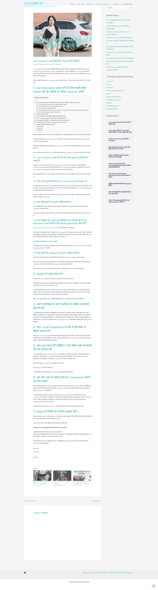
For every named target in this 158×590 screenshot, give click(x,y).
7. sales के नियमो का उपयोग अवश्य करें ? (45, 124)
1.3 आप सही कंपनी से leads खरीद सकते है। (47, 108)
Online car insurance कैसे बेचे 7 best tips (45, 228)
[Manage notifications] (153, 586)
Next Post (97, 501)
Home (72, 4)
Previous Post (29, 501)
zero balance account (113, 100)
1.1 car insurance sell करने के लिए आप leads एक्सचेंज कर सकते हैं (52, 104)
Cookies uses (102, 573)
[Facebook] (25, 573)
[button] (110, 4)
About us (86, 573)
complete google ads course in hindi (45, 241)
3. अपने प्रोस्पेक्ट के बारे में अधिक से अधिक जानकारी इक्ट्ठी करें (51, 116)
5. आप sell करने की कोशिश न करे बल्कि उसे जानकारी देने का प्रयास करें (52, 120)
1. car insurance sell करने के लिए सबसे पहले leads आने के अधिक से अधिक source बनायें (57, 102)
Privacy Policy (112, 573)
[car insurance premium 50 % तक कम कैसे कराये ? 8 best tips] (82, 475)
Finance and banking (102, 4)
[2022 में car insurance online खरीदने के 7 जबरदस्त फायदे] (42, 475)
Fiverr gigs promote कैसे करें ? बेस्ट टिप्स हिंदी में (119, 58)
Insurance (90, 4)
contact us (93, 573)
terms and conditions (125, 573)
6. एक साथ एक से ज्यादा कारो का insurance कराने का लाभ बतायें (51, 122)
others (108, 94)
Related (40, 130)
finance (108, 84)
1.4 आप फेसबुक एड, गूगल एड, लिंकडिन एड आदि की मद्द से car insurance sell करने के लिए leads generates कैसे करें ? (63, 110)
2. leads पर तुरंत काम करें (42, 114)
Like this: (40, 128)
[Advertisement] (79, 22)
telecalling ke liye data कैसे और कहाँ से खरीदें (119, 38)
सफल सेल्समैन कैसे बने (126, 4)
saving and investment (113, 97)
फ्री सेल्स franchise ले (112, 106)
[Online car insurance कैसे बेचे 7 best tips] (62, 475)
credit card (80, 4)
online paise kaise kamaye (114, 90)
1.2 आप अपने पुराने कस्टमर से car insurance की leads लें (50, 106)
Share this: (40, 126)
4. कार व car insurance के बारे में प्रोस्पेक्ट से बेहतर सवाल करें (51, 118)
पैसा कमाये (116, 4)
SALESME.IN (33, 3)
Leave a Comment (39, 64)
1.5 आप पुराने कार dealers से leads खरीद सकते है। (49, 112)
